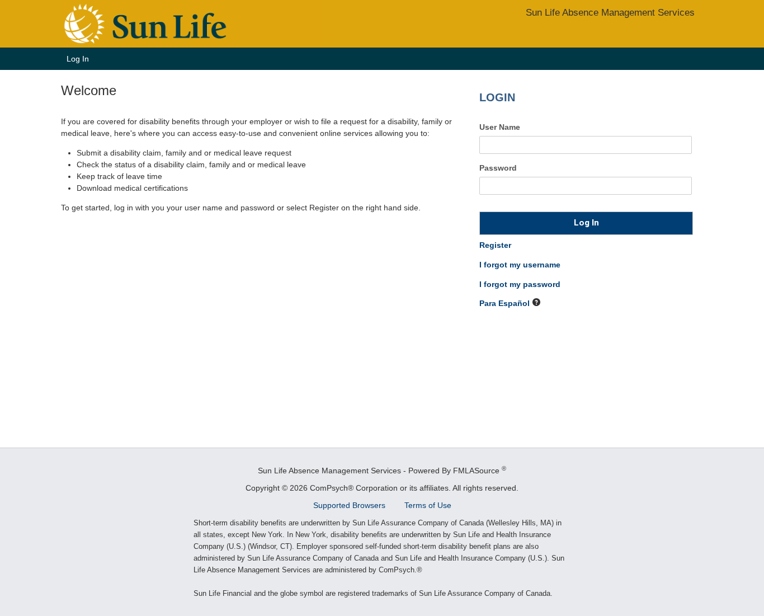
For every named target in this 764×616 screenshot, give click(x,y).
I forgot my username (519, 264)
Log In (78, 58)
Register (495, 245)
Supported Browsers (350, 505)
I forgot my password (519, 284)
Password (498, 167)
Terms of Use (427, 505)
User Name (499, 127)
